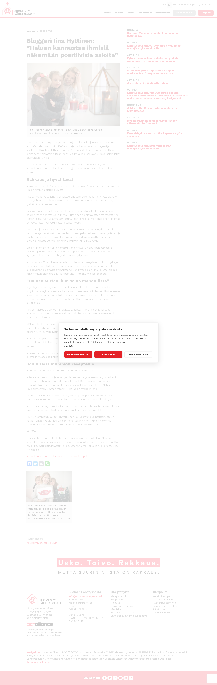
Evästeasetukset (138, 354)
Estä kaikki (108, 354)
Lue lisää (68, 345)
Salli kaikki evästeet (78, 354)
